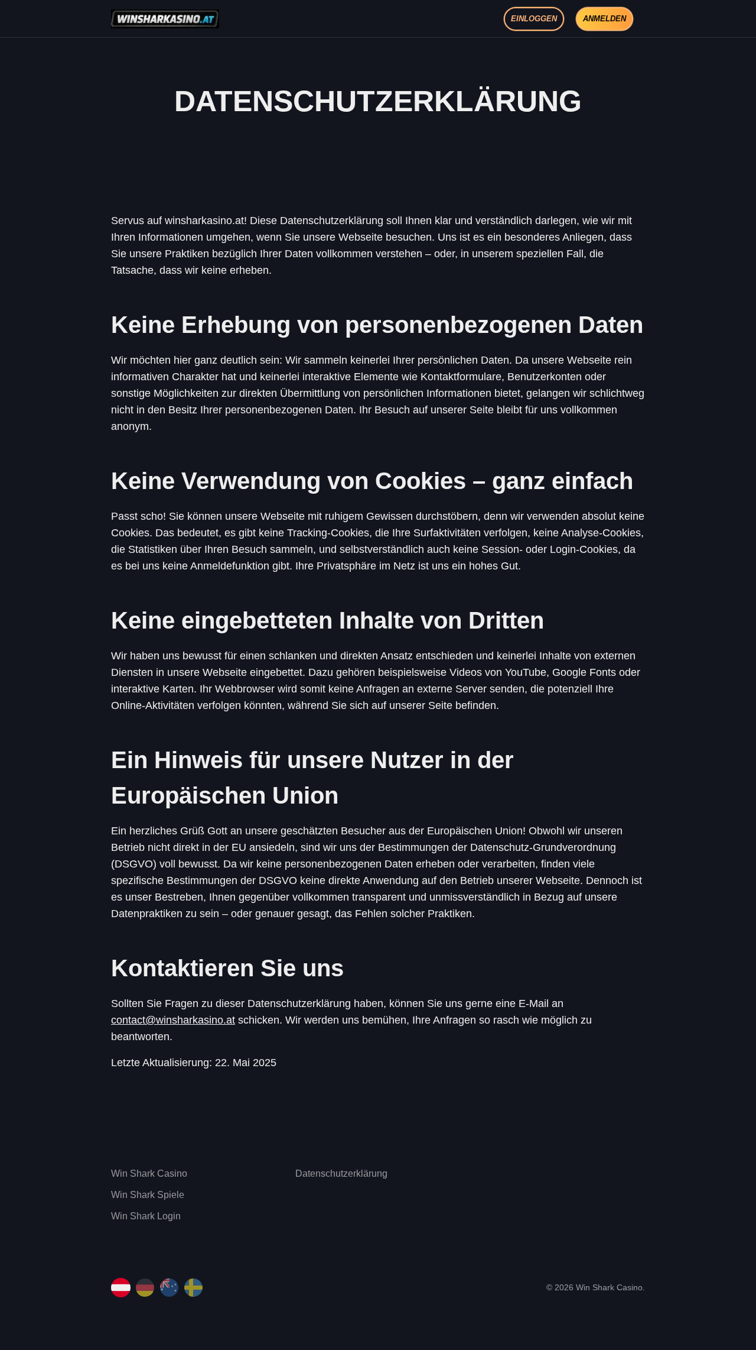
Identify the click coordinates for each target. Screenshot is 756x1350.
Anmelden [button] (604, 18)
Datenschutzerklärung (341, 1173)
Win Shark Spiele (147, 1195)
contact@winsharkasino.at (173, 1020)
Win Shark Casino (149, 1173)
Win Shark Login (146, 1216)
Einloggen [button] (534, 18)
